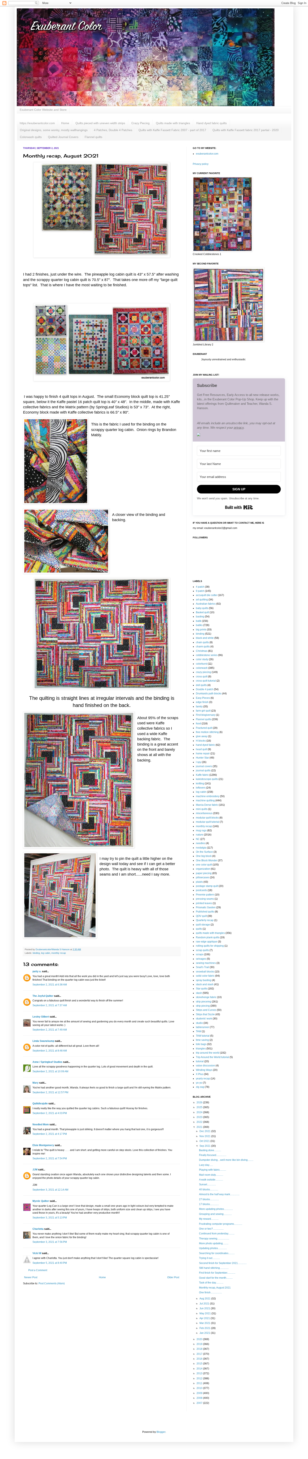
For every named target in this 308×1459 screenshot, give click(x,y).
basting (200, 616)
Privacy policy (200, 164)
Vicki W (36, 1253)
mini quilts (201, 809)
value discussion (205, 1065)
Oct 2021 (204, 1141)
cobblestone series (206, 655)
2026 (200, 1102)
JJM (35, 1169)
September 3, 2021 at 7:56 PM (49, 1241)
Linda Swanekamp (43, 1041)
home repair (203, 753)
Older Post (173, 1277)
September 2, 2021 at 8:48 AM (49, 1050)
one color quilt (204, 864)
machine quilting (205, 800)
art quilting (202, 599)
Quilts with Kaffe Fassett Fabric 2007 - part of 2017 (172, 130)
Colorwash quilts (31, 137)
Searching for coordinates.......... (217, 1253)
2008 (200, 1398)
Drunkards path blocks (208, 693)
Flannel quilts (93, 137)
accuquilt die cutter (206, 595)
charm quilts (203, 646)
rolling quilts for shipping (210, 945)
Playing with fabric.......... (212, 1169)
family (199, 706)
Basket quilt (202, 612)
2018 (200, 1348)
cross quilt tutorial (206, 680)
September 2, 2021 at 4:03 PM (49, 1113)
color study (202, 659)
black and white (205, 637)
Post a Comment (37, 1270)
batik (198, 621)
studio (199, 1023)
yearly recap (203, 1078)
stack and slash (205, 984)
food (198, 723)
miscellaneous (204, 813)
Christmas (201, 650)
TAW (198, 1031)
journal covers (204, 766)
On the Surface (204, 851)
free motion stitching (207, 732)
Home (65, 123)
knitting (200, 783)
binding (36, 953)
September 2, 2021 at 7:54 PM (49, 1158)
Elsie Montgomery (43, 1145)
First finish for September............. (217, 1272)
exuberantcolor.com (207, 153)
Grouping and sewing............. (215, 1214)
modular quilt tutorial (207, 821)
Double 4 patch (204, 689)
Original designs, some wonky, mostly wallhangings (54, 130)
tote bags (201, 1044)
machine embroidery (207, 796)
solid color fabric (205, 975)
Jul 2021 (204, 1303)
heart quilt (201, 749)
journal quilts (203, 770)
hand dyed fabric (205, 744)
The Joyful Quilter (42, 995)
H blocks (201, 740)
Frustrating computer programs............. (220, 1223)
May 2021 (205, 1313)
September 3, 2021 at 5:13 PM (49, 1217)
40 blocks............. (208, 1189)
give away (201, 736)
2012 (200, 1378)
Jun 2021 (205, 1308)
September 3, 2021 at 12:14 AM (50, 1189)
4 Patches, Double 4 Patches (113, 130)
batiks (199, 625)
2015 (200, 1363)
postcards (201, 890)
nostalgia (201, 847)
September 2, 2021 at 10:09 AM (50, 1071)
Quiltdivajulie (40, 1103)
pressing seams (205, 898)
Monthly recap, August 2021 (215, 1287)
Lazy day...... (206, 1165)
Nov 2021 (205, 1136)
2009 (200, 1393)
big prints (201, 629)
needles (200, 843)
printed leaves (204, 903)
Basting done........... (210, 1150)
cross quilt (201, 676)
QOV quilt (201, 916)
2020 (200, 1339)
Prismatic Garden (206, 907)
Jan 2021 (205, 1332)
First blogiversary (205, 714)
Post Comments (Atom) (52, 1283)
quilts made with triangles (210, 933)
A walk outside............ (211, 1179)
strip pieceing (203, 1001)
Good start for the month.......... (216, 1277)
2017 (200, 1353)
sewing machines (206, 963)
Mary (35, 1082)
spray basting (203, 980)
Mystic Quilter (40, 1201)
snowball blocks (205, 971)
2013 (200, 1373)
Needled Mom (40, 1124)
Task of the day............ (211, 1282)
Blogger (161, 1431)
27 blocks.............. (209, 1199)
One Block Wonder (206, 860)
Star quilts (201, 988)
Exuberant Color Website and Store (43, 109)
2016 (200, 1358)
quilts (199, 928)
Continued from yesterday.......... (216, 1233)
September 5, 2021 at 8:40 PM (49, 1262)
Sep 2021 (205, 1145)
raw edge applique (206, 941)
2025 (200, 1107)
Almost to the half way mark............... (219, 1194)
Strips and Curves (206, 1010)
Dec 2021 (205, 1131)
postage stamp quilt (207, 886)
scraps (199, 954)
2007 (200, 1403)
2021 (200, 1127)
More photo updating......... (213, 1243)
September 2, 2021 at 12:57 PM (50, 1092)
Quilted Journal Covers (63, 137)
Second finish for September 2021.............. (223, 1263)
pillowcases (202, 877)
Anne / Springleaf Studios (47, 1062)
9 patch (200, 591)
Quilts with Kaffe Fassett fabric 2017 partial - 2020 (245, 130)
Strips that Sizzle (205, 1014)
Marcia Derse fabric (207, 804)
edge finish (202, 702)
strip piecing (203, 1005)
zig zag (200, 1086)
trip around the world (207, 1052)
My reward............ (209, 1218)
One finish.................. (210, 1292)
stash (199, 993)
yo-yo (199, 1082)
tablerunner (202, 1027)
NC (198, 839)
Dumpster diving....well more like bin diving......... (226, 1159)
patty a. (36, 971)
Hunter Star (202, 757)
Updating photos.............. (213, 1248)
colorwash (202, 667)
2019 (200, 1344)
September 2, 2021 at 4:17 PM (49, 1133)
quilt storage (203, 924)
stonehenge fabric (206, 997)
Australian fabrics (206, 603)
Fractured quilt (204, 727)
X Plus (199, 1074)
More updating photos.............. (216, 1209)
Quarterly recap (205, 920)
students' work (204, 1018)
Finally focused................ (212, 1155)
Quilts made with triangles (173, 123)
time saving (202, 1040)
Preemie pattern (205, 894)
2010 (200, 1388)
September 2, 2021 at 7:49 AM (49, 1029)
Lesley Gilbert (40, 1016)
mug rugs (201, 830)
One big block (204, 856)
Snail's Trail (202, 967)
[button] (239, 435)
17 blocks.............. (209, 1204)
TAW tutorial (203, 1035)
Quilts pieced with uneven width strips (100, 123)
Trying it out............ (209, 1258)
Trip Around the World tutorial (212, 1057)
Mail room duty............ (211, 1174)
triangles (201, 1048)
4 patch (200, 586)
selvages (201, 958)
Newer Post (30, 1277)
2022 (200, 1122)
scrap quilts (202, 950)
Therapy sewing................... (214, 1238)
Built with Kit (239, 507)
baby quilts (202, 608)
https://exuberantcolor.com (37, 123)
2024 (200, 1112)
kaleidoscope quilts (207, 779)
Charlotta (38, 1228)
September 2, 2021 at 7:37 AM (49, 1005)
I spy (198, 762)
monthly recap (58, 953)
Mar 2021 (205, 1323)
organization (203, 868)
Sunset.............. (207, 1184)
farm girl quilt (203, 710)
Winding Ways (204, 1070)
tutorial (200, 1061)
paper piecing (204, 873)
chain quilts (202, 642)
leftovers (201, 787)
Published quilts (205, 911)
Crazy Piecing (140, 123)
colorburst (201, 663)
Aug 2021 (205, 1298)
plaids (199, 881)
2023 (200, 1117)
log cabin (45, 953)
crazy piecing (203, 672)
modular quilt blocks (207, 817)
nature (199, 834)
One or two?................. (211, 1228)
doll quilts (201, 685)
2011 (200, 1383)
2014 (200, 1368)
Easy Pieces (203, 697)
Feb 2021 (205, 1328)
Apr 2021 (205, 1318)
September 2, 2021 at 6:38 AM (49, 984)
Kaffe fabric (202, 774)
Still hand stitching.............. (214, 1267)
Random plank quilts (207, 937)
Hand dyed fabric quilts (211, 123)
